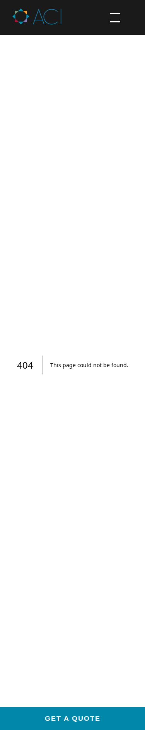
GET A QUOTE (73, 718)
